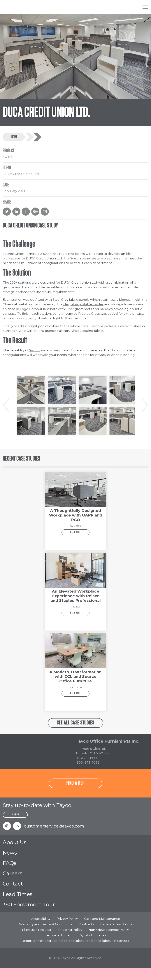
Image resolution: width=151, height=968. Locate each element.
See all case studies (75, 722)
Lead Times (17, 894)
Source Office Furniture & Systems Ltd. (33, 254)
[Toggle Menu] (145, 7)
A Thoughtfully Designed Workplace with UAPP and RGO (75, 515)
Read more (75, 532)
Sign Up (15, 815)
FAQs (9, 863)
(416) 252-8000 (87, 758)
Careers (12, 873)
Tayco (98, 254)
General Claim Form (116, 924)
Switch (75, 258)
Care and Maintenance (102, 918)
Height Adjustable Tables (83, 304)
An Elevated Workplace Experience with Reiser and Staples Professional (75, 596)
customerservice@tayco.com (54, 826)
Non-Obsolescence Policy (108, 930)
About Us (15, 842)
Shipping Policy (70, 930)
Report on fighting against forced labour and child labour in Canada (75, 941)
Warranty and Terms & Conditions (45, 924)
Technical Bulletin (59, 935)
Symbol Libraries (93, 935)
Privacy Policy (67, 918)
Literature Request (36, 930)
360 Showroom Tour (29, 904)
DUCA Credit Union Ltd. (35, 137)
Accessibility (40, 918)
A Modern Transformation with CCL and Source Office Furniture (75, 676)
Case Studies (27, 137)
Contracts (86, 924)
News (10, 853)
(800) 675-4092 (87, 762)
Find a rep (75, 783)
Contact (13, 884)
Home (14, 137)
